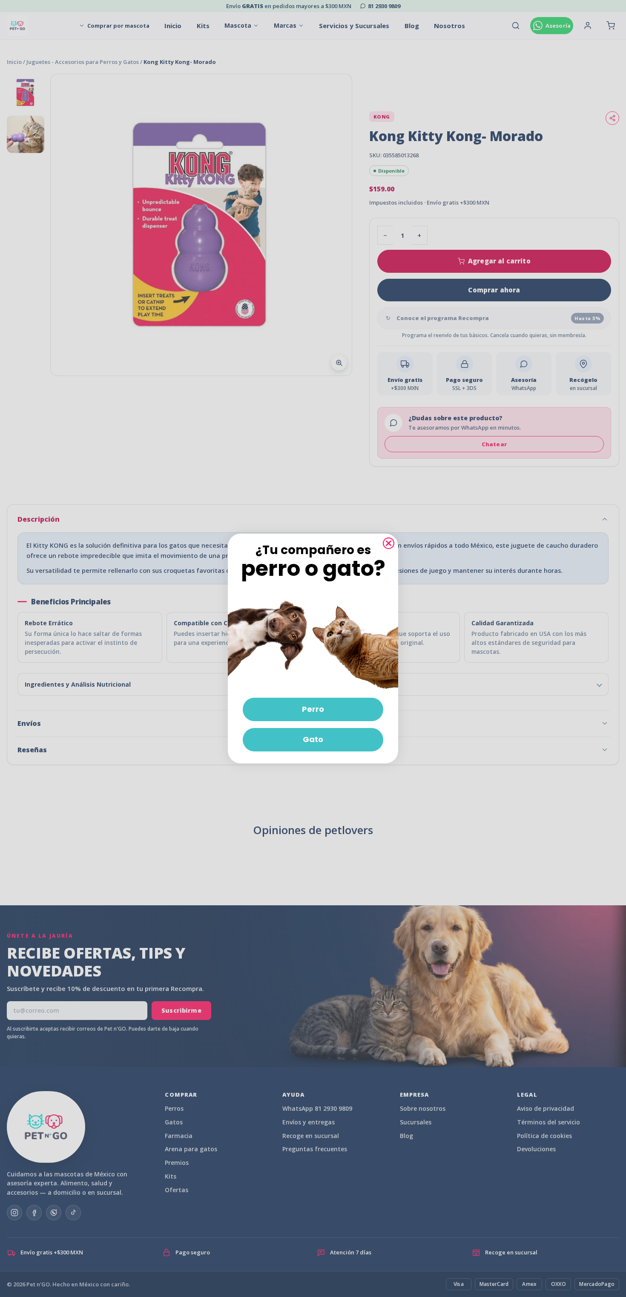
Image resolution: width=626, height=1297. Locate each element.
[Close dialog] (388, 543)
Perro (313, 709)
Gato (313, 739)
